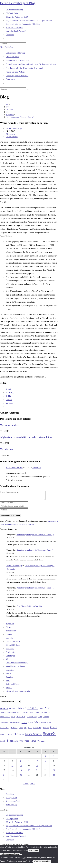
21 (37, 770)
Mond (49, 722)
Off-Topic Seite (12, 56)
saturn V (3, 734)
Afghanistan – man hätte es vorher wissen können (27, 437)
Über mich (10, 79)
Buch (19, 712)
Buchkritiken (11, 631)
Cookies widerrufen (42, 861)
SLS (16, 734)
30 (54, 775)
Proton (30, 728)
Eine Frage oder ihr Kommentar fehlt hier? (24, 68)
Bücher (8, 627)
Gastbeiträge (10, 652)
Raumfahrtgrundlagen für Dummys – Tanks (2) (35, 535)
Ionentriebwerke (15, 722)
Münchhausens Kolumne (15, 666)
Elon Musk (5, 717)
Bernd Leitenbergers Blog (17, 3)
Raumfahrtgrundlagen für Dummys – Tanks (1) (35, 550)
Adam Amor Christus (14, 468)
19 (21, 770)
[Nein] (21, 854)
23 (54, 770)
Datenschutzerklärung (15, 53)
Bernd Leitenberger (14, 128)
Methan (43, 722)
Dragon (47, 712)
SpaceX (9, 688)
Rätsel (8, 680)
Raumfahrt (10, 677)
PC (25, 728)
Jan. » (32, 784)
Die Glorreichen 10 (13, 641)
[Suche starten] (28, 89)
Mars (37, 722)
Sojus (21, 734)
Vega (26, 740)
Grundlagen (10, 656)
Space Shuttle (33, 734)
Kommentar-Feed (13, 801)
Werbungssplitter (9, 425)
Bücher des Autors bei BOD (18, 60)
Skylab (9, 734)
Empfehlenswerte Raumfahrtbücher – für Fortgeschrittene (31, 64)
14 (37, 766)
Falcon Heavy (32, 717)
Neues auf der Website (15, 72)
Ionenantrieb (4, 723)
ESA (13, 716)
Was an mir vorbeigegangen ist (18, 691)
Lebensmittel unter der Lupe (17, 663)
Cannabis (25, 712)
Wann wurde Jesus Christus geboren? (20, 117)
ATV (47, 707)
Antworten (36, 468)
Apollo (4, 707)
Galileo (46, 717)
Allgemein (10, 134)
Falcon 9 (20, 716)
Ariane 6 (32, 708)
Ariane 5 (21, 708)
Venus (33, 740)
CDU (31, 712)
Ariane (12, 708)
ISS (24, 722)
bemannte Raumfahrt (8, 712)
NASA (14, 727)
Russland (46, 728)
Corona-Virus (38, 712)
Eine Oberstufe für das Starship (29, 606)
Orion (21, 728)
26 (21, 775)
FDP (40, 717)
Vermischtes (6, 449)
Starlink (2, 741)
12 (21, 766)
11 (12, 766)
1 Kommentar (12, 137)
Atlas (41, 708)
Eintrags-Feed (11, 798)
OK (30, 850)
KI (7, 659)
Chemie (9, 634)
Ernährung (10, 648)
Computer (10, 638)
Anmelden (10, 794)
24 (4, 775)
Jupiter (30, 722)
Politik (8, 673)
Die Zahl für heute (13, 645)
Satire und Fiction (13, 684)
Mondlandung (4, 728)
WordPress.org (11, 805)
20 (29, 770)
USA (21, 741)
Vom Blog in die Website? (17, 76)
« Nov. (26, 784)
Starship (12, 740)
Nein (36, 850)
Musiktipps (10, 670)
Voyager (41, 741)
